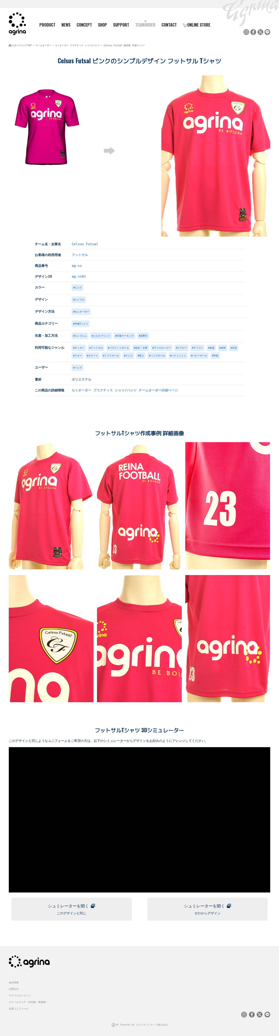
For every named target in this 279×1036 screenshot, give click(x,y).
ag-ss (77, 266)
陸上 (141, 355)
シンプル (79, 299)
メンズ (78, 367)
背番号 (143, 335)
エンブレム (81, 335)
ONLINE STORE (198, 25)
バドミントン (178, 355)
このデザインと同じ (68, 909)
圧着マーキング (125, 335)
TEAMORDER (145, 25)
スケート (93, 355)
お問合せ (14, 989)
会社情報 (14, 982)
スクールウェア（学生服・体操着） (28, 1002)
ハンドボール (157, 355)
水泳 (234, 347)
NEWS (65, 25)
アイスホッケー (162, 347)
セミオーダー (82, 311)
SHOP (102, 25)
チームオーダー (43, 45)
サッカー (79, 347)
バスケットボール (119, 347)
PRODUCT (47, 25)
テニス (129, 355)
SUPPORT (121, 25)
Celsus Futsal (85, 244)
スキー (78, 355)
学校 (215, 355)
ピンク (78, 287)
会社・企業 (141, 347)
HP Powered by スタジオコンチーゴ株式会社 (142, 1024)
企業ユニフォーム (18, 1008)
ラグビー (182, 347)
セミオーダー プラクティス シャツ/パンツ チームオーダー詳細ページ (125, 390)
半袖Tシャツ (81, 323)
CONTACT (169, 25)
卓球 (223, 347)
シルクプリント (101, 335)
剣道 (212, 347)
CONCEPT (84, 25)
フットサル (80, 255)
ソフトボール (111, 355)
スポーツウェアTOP (22, 45)
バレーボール (199, 355)
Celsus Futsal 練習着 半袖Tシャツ (124, 45)
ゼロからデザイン (204, 909)
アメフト (198, 347)
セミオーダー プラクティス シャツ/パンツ (77, 45)
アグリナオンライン (20, 995)
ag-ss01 (79, 276)
